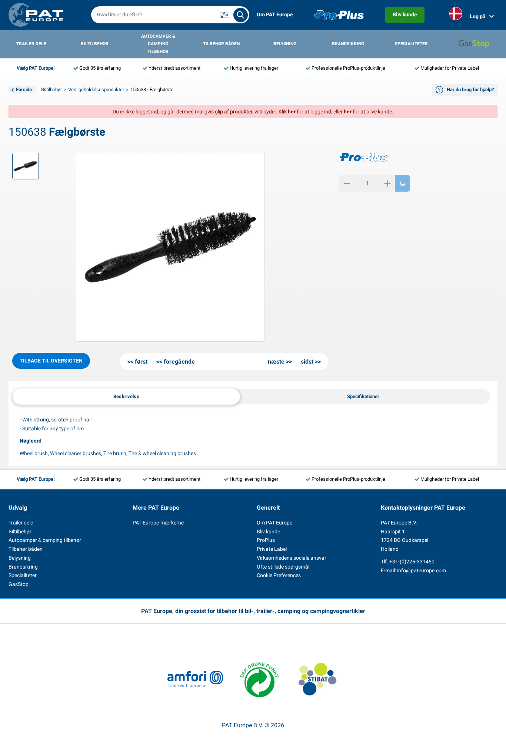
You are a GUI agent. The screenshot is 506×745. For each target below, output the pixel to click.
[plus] (387, 183)
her (292, 112)
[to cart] (402, 183)
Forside (24, 89)
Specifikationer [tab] (363, 396)
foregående (179, 361)
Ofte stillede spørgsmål (283, 567)
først (141, 361)
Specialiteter (411, 43)
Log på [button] (478, 16)
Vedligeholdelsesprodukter (96, 89)
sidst (307, 361)
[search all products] (240, 15)
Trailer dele (31, 43)
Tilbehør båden (221, 43)
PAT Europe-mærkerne (158, 523)
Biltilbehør (95, 43)
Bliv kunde (405, 14)
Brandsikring (348, 43)
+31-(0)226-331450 (412, 561)
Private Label (272, 549)
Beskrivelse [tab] (126, 396)
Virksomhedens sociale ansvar (291, 558)
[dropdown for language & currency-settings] (456, 15)
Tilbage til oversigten (51, 361)
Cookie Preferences (279, 575)
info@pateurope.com (421, 570)
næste (276, 361)
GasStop (19, 584)
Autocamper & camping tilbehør (158, 44)
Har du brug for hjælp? (470, 89)
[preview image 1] (25, 166)
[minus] (346, 183)
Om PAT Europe (275, 14)
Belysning (284, 43)
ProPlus (266, 540)
